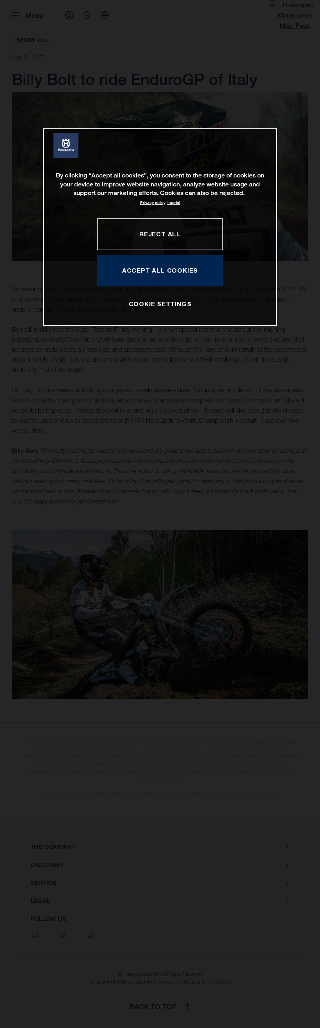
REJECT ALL (160, 234)
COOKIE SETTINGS (160, 303)
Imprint (173, 202)
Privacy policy (152, 202)
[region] (160, 227)
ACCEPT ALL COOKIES (160, 270)
